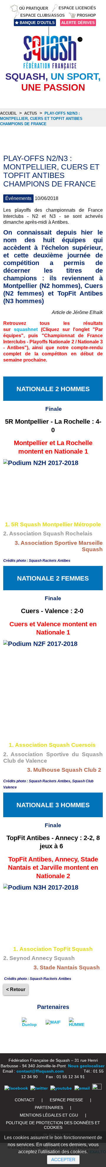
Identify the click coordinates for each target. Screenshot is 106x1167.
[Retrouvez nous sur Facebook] (16, 1088)
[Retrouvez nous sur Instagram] (97, 1088)
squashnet (26, 329)
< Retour (15, 989)
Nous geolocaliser (86, 1065)
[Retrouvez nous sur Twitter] (39, 1088)
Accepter (63, 1159)
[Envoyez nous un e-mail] (82, 1088)
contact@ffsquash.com (40, 1071)
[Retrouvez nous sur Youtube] (61, 1088)
